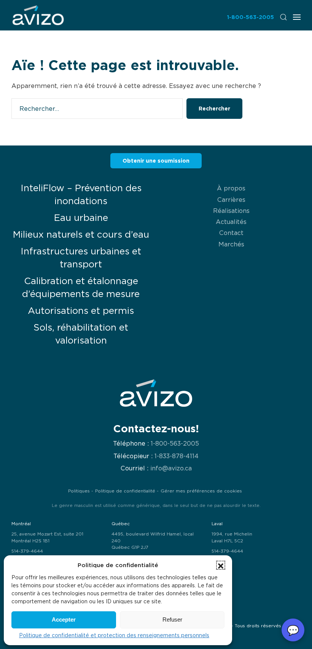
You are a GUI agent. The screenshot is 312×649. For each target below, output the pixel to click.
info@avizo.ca (171, 468)
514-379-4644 (27, 551)
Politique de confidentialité (125, 491)
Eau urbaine (81, 217)
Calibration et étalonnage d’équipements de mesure (81, 287)
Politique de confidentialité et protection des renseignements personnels (114, 635)
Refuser (172, 619)
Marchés (231, 244)
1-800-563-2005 (250, 17)
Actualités (231, 221)
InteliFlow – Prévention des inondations (81, 194)
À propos (231, 188)
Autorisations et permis (81, 310)
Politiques (79, 491)
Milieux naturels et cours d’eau (81, 234)
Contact (231, 233)
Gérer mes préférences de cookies (201, 491)
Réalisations (231, 210)
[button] (220, 565)
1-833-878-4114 (176, 456)
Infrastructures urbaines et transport (81, 258)
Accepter (64, 619)
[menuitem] (38, 15)
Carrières (231, 199)
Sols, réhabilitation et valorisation (80, 334)
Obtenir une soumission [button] (156, 160)
